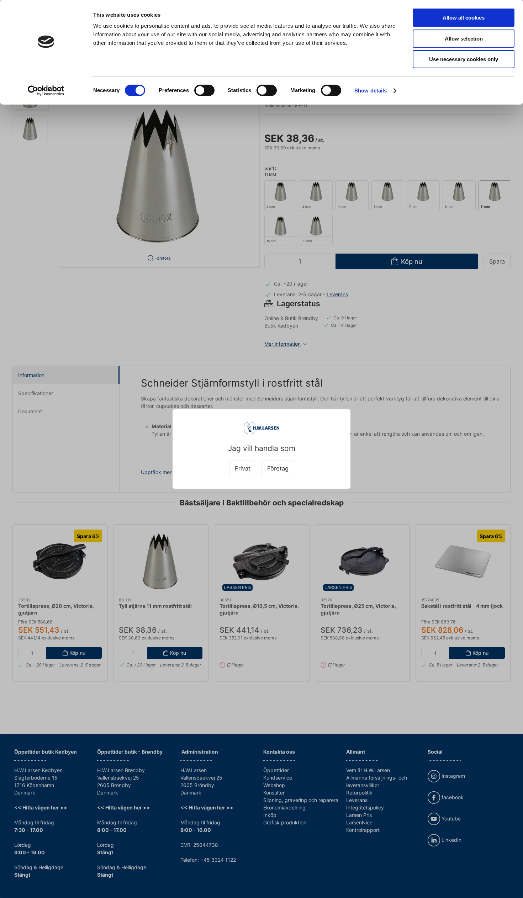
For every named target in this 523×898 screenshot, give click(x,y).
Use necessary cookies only (463, 59)
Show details (370, 90)
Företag (278, 468)
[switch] (204, 90)
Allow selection (464, 39)
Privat (242, 468)
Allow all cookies (464, 18)
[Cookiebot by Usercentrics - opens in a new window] (46, 90)
